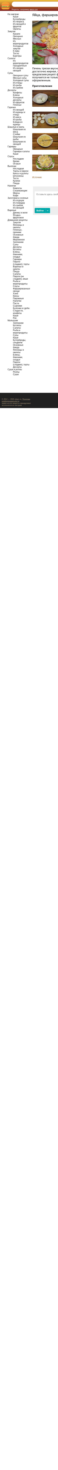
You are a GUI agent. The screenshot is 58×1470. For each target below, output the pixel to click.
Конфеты (17, 92)
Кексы (16, 296)
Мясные (17, 39)
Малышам (13, 320)
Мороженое (19, 239)
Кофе (15, 195)
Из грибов (18, 88)
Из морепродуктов (20, 42)
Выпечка (12, 166)
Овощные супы (20, 75)
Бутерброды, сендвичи (19, 341)
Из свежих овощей (18, 69)
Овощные (18, 36)
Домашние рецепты (18, 220)
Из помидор (19, 203)
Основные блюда (18, 236)
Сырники (17, 306)
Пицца (16, 183)
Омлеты (17, 29)
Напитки (12, 186)
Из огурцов (18, 200)
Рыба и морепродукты (20, 282)
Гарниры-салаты (21, 151)
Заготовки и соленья (18, 198)
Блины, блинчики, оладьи (18, 254)
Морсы (16, 193)
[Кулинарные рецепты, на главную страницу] (5, 5)
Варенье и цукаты (18, 267)
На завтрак (13, 14)
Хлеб (15, 293)
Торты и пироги (20, 171)
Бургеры (17, 56)
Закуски (11, 31)
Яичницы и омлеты (18, 226)
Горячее (12, 107)
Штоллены (18, 176)
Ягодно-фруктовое (18, 216)
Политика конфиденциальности (16, 400)
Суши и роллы (15, 369)
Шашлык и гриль (16, 127)
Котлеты (17, 249)
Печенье (17, 105)
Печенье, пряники (17, 231)
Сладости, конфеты (18, 312)
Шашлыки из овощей (19, 142)
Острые (17, 164)
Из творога (18, 21)
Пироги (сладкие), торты (21, 263)
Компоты (17, 188)
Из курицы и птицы (19, 113)
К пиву (16, 51)
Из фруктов (18, 102)
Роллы (16, 372)
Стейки (16, 134)
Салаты (11, 58)
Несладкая (18, 168)
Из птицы (17, 83)
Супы (10, 73)
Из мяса (17, 117)
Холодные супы (21, 80)
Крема (16, 161)
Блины (16, 95)
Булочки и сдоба (21, 308)
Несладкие (18, 159)
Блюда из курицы (17, 123)
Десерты (12, 90)
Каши (15, 17)
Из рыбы (17, 85)
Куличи (16, 181)
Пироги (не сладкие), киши (20, 277)
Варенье (12, 210)
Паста (16, 303)
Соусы (11, 156)
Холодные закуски (18, 47)
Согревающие (20, 190)
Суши (16, 374)
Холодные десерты (18, 98)
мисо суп (34, 9)
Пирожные (18, 298)
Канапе (16, 34)
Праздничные (20, 66)
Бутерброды (19, 19)
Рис (15, 318)
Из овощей (18, 110)
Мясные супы (20, 78)
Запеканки (18, 242)
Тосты (16, 53)
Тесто (16, 178)
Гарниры (12, 146)
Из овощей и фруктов (19, 25)
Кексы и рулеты (20, 173)
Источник (37, 177)
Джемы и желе (20, 213)
